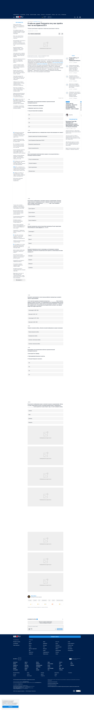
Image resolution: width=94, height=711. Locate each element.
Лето (44, 646)
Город (30, 646)
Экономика (70, 648)
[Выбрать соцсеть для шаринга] (62, 34)
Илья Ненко (33, 595)
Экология (70, 646)
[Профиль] (80, 17)
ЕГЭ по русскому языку (58, 62)
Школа (53, 600)
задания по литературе (42, 63)
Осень (57, 643)
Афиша (38, 14)
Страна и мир (70, 645)
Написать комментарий (35, 33)
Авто (30, 641)
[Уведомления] (77, 17)
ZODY (56, 14)
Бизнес (30, 643)
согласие (6, 704)
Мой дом (45, 648)
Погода (27, 14)
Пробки (53, 14)
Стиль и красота (71, 643)
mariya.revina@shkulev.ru (17, 688)
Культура (45, 645)
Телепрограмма (33, 14)
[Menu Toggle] (14, 17)
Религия (57, 652)
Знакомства (22, 14)
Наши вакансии (16, 645)
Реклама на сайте (16, 641)
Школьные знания (60, 600)
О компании (15, 643)
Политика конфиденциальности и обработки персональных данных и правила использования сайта (63, 686)
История (30, 600)
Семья (57, 653)
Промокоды (63, 14)
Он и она (57, 641)
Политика (57, 645)
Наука (44, 650)
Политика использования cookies (53, 683)
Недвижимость (16, 14)
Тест (49, 600)
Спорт (69, 641)
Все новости (19, 22)
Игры (59, 14)
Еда (29, 650)
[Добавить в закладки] (59, 34)
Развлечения (58, 650)
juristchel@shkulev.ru (38, 682)
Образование (44, 600)
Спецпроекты (70, 650)
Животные (31, 652)
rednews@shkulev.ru (26, 681)
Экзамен (34, 600)
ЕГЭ (39, 600)
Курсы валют (48, 14)
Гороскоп (43, 14)
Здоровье (31, 653)
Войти (31, 629)
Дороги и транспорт (33, 648)
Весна (30, 645)
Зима (44, 641)
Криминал (45, 643)
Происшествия (58, 646)
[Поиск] (75, 17)
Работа (57, 648)
